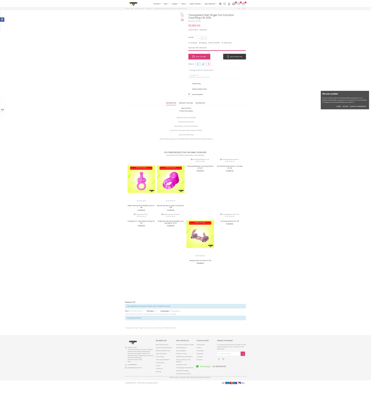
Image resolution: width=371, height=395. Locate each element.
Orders (199, 348)
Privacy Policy (160, 363)
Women (158, 4)
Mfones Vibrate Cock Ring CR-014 (171, 276)
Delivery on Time (181, 354)
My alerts (199, 360)
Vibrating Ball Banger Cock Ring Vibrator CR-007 (200, 167)
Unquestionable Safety (183, 374)
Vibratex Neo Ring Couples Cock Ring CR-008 (171, 206)
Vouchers (200, 357)
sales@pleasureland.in (134, 368)
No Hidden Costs (181, 365)
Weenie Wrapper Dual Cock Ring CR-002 (229, 276)
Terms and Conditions (163, 360)
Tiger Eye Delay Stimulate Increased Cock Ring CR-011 (171, 292)
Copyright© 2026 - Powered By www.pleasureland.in (141, 383)
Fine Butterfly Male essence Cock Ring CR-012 (229, 167)
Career (158, 366)
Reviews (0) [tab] (200, 103)
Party (184, 4)
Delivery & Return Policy (163, 351)
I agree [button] (338, 106)
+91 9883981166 (132, 365)
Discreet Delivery (181, 348)
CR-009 (198, 21)
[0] (243, 4)
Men (166, 4)
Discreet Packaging (182, 371)
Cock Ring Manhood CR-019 (229, 221)
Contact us (159, 369)
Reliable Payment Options (184, 357)
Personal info (201, 345)
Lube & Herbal (196, 4)
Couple (175, 4)
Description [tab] (171, 103)
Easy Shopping (181, 351)
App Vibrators (211, 4)
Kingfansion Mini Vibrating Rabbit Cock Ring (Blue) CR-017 (171, 222)
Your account (203, 340)
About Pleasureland (162, 345)
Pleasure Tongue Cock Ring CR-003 (200, 276)
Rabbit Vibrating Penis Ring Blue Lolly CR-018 (141, 206)
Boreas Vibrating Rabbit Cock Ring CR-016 (200, 292)
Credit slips (200, 351)
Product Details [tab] (186, 103)
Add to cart (200, 57)
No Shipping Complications (184, 368)
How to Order (160, 357)
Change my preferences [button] (358, 106)
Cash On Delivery (161, 354)
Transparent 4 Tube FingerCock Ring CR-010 (141, 222)
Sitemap (158, 372)
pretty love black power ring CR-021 (141, 276)
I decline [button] (345, 106)
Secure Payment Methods (164, 348)
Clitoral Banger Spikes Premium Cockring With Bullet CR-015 (141, 292)
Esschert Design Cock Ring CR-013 (229, 292)
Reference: (191, 21)
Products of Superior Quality (185, 345)
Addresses (200, 354)
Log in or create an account (161, 306)
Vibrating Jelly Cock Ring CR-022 (200, 260)
